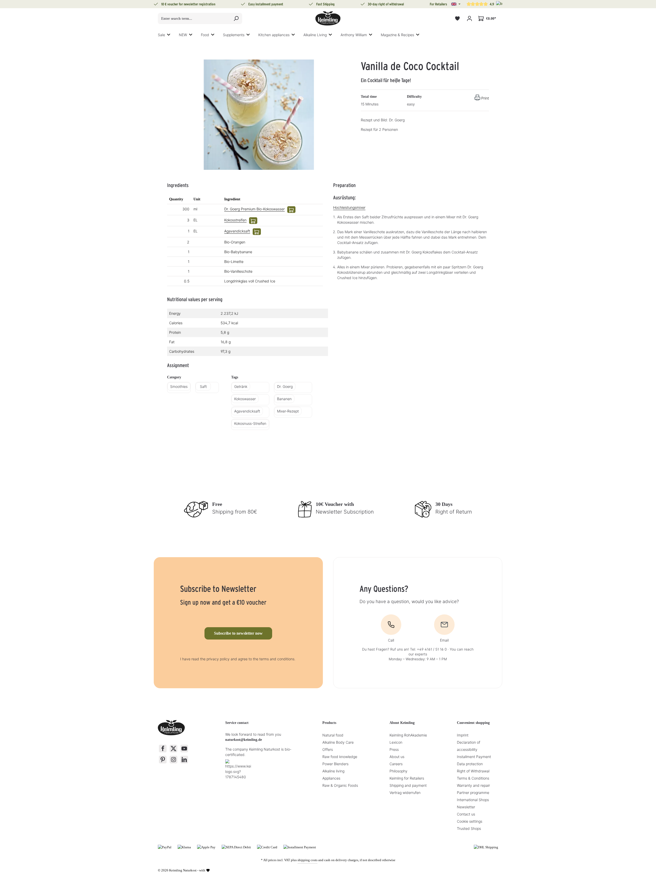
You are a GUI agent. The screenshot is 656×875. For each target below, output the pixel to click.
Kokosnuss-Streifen (250, 423)
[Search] (236, 18)
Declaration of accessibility (468, 746)
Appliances (331, 778)
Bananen (284, 399)
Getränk (240, 386)
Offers (327, 749)
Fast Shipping (325, 4)
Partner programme (473, 792)
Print (485, 98)
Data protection (470, 764)
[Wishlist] (457, 18)
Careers (396, 764)
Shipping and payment (408, 785)
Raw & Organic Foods (340, 785)
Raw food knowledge (339, 756)
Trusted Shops (469, 828)
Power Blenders (335, 764)
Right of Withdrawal (473, 771)
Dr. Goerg (285, 386)
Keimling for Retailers (406, 778)
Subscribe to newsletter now (238, 633)
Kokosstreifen (235, 220)
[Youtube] (184, 748)
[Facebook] (163, 748)
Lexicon (395, 742)
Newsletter (466, 807)
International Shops (473, 800)
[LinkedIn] (184, 759)
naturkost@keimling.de (243, 740)
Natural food (332, 735)
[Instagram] (173, 759)
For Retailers (438, 4)
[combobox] (194, 18)
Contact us (466, 814)
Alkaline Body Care (338, 742)
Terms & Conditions (473, 778)
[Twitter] (173, 748)
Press (394, 749)
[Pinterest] (163, 759)
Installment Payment (474, 756)
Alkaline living (333, 771)
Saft (203, 386)
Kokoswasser (245, 399)
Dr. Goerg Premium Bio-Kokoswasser (254, 209)
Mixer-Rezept (288, 411)
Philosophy (398, 771)
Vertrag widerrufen (405, 792)
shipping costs (307, 860)
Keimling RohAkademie (408, 735)
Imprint (462, 735)
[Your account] (469, 18)
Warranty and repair (473, 785)
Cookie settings (469, 821)
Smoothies (179, 386)
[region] (259, 115)
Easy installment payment (265, 4)
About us (396, 756)
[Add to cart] (291, 209)
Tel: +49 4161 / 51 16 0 (428, 649)
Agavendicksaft (237, 231)
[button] (456, 4)
